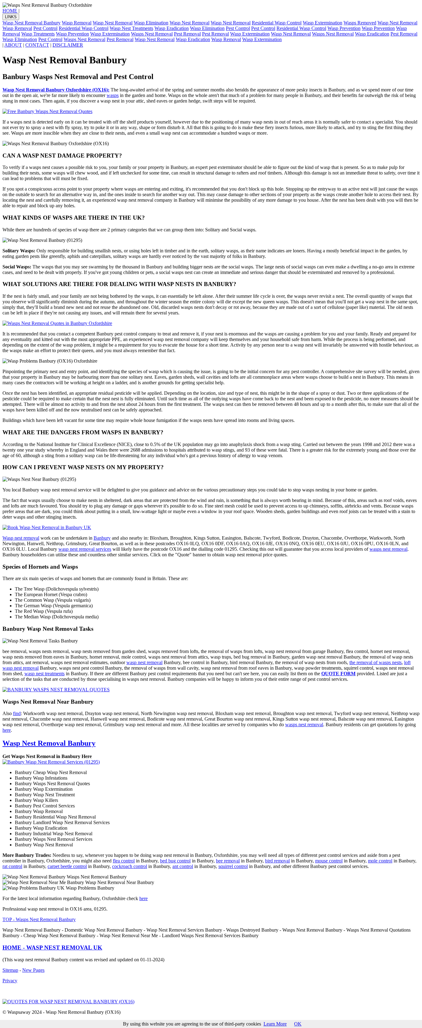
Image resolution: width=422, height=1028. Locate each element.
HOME (9, 10)
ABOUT (13, 45)
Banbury (102, 538)
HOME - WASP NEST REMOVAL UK (52, 947)
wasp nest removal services (84, 549)
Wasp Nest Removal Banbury (31, 22)
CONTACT (37, 45)
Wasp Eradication (171, 28)
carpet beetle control (67, 866)
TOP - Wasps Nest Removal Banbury (39, 919)
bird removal (277, 860)
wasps (113, 95)
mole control (380, 860)
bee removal (228, 860)
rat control (12, 866)
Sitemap (10, 970)
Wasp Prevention (344, 28)
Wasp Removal (76, 22)
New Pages (33, 970)
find (17, 713)
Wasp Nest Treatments (131, 28)
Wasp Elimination (151, 22)
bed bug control (175, 860)
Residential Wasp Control (277, 22)
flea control (124, 860)
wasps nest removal (388, 549)
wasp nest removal (144, 662)
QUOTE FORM (338, 673)
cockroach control (129, 866)
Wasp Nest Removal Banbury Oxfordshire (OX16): (55, 89)
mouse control (329, 860)
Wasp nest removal (20, 538)
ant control (182, 866)
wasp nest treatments (44, 673)
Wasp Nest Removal (113, 22)
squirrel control (233, 866)
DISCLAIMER (68, 45)
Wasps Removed (360, 22)
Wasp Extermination (322, 22)
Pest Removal (187, 33)
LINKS (11, 17)
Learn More (275, 1023)
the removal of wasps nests (375, 662)
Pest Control (45, 28)
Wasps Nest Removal (152, 33)
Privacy (9, 980)
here (6, 730)
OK (298, 1023)
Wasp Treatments (38, 33)
